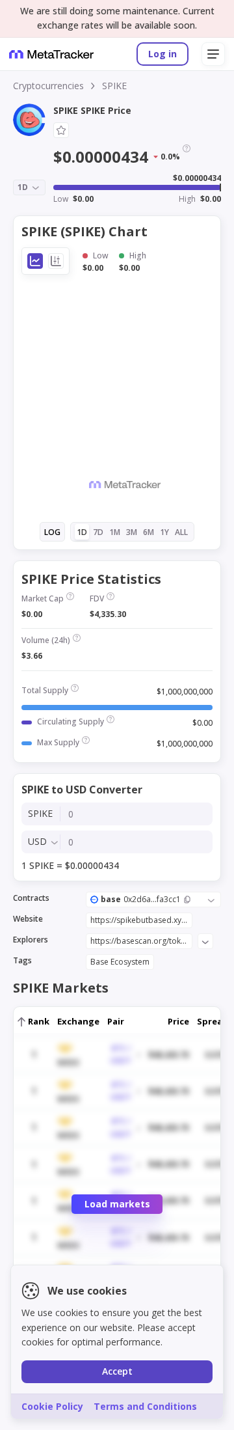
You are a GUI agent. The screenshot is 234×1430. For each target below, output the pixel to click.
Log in (162, 54)
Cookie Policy (52, 1406)
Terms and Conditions (145, 1406)
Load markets (117, 1204)
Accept (117, 1371)
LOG (52, 532)
